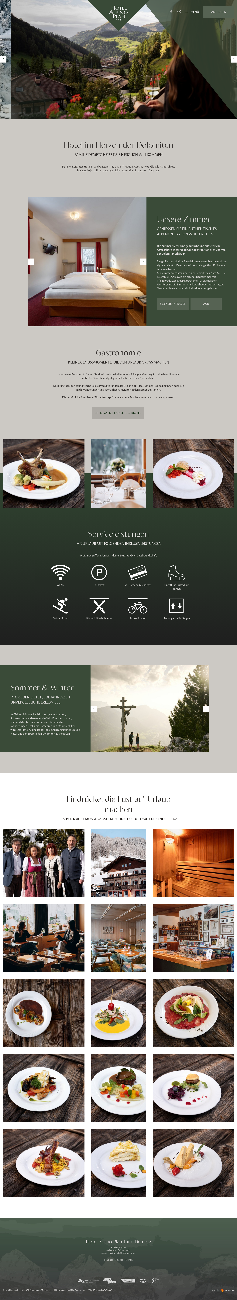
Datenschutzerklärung (51, 1290)
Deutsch (108, 1260)
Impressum (36, 1290)
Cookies (65, 1290)
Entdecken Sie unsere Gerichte (118, 413)
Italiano (129, 1260)
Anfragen (218, 12)
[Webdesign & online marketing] (227, 1290)
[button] (3, 59)
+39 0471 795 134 (108, 1253)
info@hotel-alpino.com (126, 1253)
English (119, 1260)
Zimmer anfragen (173, 303)
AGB (206, 303)
